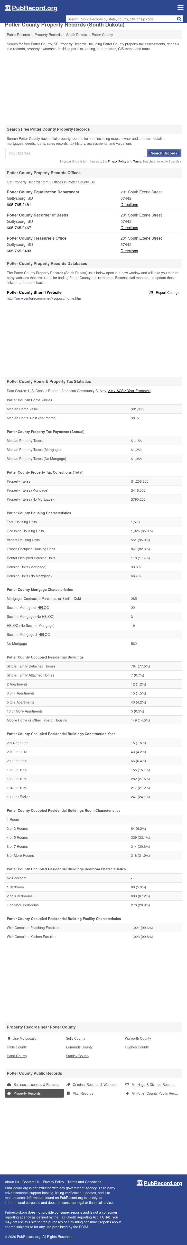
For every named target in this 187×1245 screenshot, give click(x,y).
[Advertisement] (93, 88)
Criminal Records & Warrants (94, 1084)
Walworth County (138, 1038)
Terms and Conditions (84, 1181)
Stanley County (77, 1055)
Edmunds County (79, 1047)
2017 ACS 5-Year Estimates (129, 390)
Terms (137, 161)
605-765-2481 (19, 204)
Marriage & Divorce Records (153, 1084)
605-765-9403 (19, 250)
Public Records (18, 34)
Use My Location (25, 1038)
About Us (12, 1181)
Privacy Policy (117, 161)
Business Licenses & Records (36, 1084)
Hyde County (17, 1047)
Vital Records (82, 1093)
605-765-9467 (19, 227)
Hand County (17, 1055)
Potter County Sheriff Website (34, 292)
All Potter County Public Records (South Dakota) (156, 1093)
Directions (129, 204)
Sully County (75, 1038)
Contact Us (30, 1181)
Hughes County (137, 1047)
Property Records (27, 1093)
